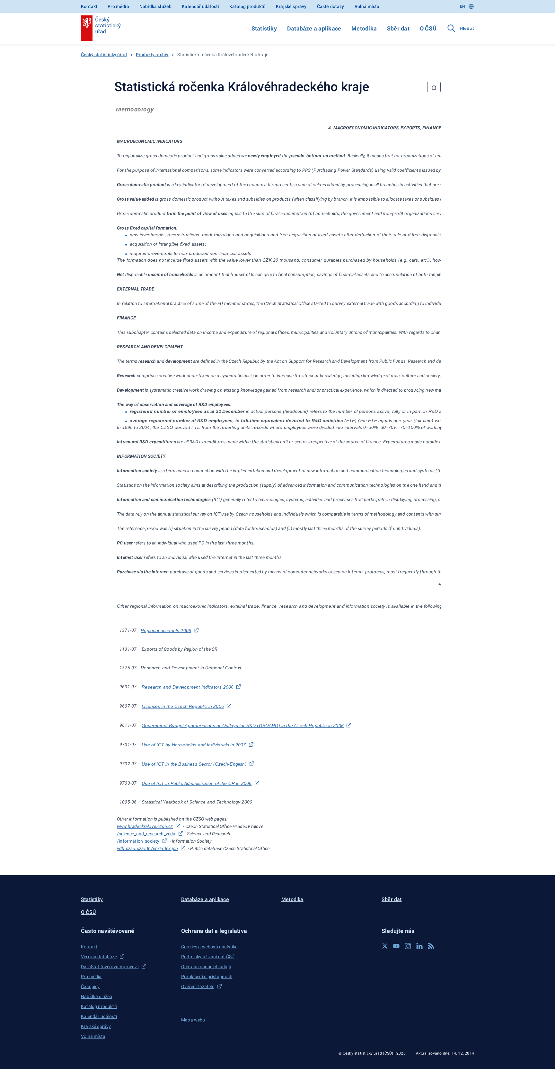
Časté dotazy (330, 6)
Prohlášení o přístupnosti (206, 976)
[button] (127, 930)
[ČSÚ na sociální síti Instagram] (408, 946)
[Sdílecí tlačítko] (434, 87)
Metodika (364, 28)
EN (462, 6)
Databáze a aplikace (314, 28)
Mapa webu (193, 1019)
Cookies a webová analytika (209, 946)
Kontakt (89, 6)
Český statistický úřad (104, 54)
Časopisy (90, 986)
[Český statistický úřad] (101, 28)
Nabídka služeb (155, 6)
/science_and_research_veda (146, 833)
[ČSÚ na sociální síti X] (385, 946)
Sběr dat (398, 28)
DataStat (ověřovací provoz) (110, 966)
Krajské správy (291, 6)
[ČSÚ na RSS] (431, 946)
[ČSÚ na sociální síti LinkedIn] (419, 946)
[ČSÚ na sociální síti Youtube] (396, 946)
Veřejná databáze (99, 956)
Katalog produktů (247, 6)
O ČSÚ (428, 28)
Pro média (118, 6)
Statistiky (264, 28)
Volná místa (367, 6)
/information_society (138, 841)
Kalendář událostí (200, 6)
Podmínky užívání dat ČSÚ (207, 956)
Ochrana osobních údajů (206, 966)
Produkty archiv (152, 54)
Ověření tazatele (197, 986)
